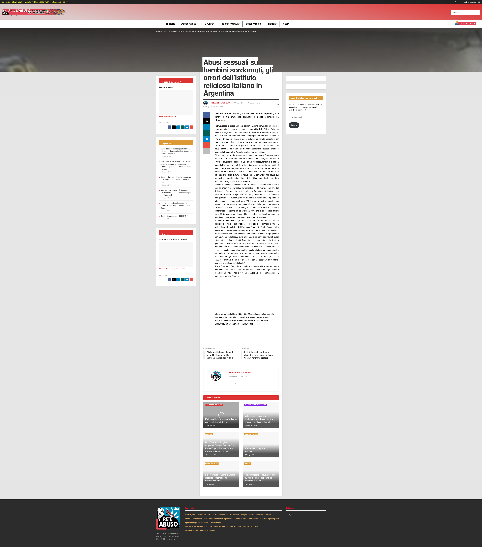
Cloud (14, 2)
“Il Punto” (208, 23)
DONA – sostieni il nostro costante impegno (230, 514)
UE (67, 2)
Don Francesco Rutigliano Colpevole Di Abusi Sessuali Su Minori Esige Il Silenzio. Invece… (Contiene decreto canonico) (220, 447)
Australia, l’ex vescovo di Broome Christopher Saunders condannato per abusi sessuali (176, 192)
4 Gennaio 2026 (164, 123)
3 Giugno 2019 (210, 484)
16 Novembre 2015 (211, 455)
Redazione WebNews (220, 103)
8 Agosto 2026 (165, 211)
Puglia (247, 463)
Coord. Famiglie (230, 23)
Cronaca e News (254, 103)
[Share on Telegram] (206, 139)
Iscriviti (294, 125)
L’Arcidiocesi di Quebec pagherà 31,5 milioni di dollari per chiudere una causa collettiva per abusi (176, 151)
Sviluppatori (55, 2)
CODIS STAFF (44, 2)
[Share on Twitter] (206, 121)
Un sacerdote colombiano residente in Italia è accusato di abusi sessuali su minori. (176, 179)
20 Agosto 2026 (166, 172)
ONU (64, 2)
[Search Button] (478, 12)
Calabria (208, 434)
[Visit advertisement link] (118, 12)
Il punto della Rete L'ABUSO (255, 405)
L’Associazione (188, 23)
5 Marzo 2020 (163, 275)
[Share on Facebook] (206, 115)
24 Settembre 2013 (251, 425)
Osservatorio (253, 23)
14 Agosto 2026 (166, 198)
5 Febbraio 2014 (210, 425)
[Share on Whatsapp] (206, 133)
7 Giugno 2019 (239, 103)
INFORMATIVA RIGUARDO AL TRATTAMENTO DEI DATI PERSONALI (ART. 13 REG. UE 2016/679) (222, 526)
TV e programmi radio (213, 405)
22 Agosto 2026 (166, 156)
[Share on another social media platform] (206, 151)
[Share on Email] (206, 145)
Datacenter (6, 2)
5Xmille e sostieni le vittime (173, 239)
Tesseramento (166, 87)
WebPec (35, 2)
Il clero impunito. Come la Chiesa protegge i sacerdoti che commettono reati (220, 477)
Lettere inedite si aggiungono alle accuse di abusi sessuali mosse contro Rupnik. (176, 205)
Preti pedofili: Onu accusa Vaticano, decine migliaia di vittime (221, 420)
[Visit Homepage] (34, 12)
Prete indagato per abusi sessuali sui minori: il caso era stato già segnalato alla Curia (260, 477)
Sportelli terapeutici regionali (196, 522)
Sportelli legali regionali (269, 518)
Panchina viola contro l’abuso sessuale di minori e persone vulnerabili (212, 518)
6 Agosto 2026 (165, 219)
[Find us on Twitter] (456, 2)
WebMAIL (28, 2)
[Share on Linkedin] (206, 127)
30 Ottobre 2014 (250, 484)
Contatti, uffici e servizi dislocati (197, 514)
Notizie (272, 23)
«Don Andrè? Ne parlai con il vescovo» (257, 450)
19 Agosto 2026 (166, 185)
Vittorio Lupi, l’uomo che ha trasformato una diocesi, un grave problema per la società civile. (260, 418)
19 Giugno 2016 (250, 455)
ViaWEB (20, 2)
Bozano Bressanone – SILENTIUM (174, 216)
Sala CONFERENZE (250, 518)
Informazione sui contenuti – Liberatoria (200, 530)
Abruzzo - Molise (251, 434)
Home (172, 23)
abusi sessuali (189, 31)
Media (286, 23)
